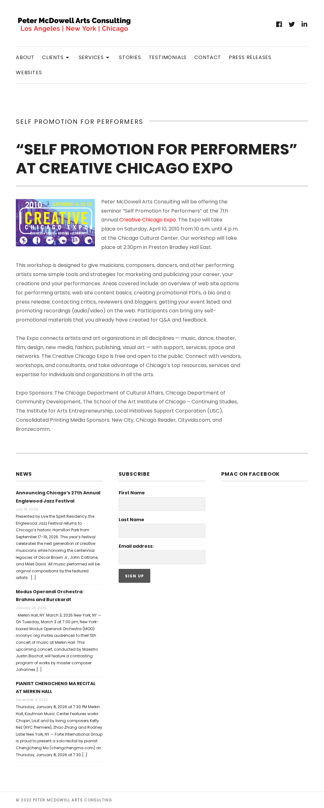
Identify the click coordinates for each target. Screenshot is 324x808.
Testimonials (168, 57)
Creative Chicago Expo (147, 219)
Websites (29, 72)
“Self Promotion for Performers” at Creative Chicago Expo (156, 159)
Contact (207, 57)
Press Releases (250, 57)
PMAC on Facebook (250, 474)
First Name (132, 493)
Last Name (131, 519)
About (25, 57)
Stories (130, 57)
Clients (56, 57)
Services (95, 57)
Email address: (136, 546)
